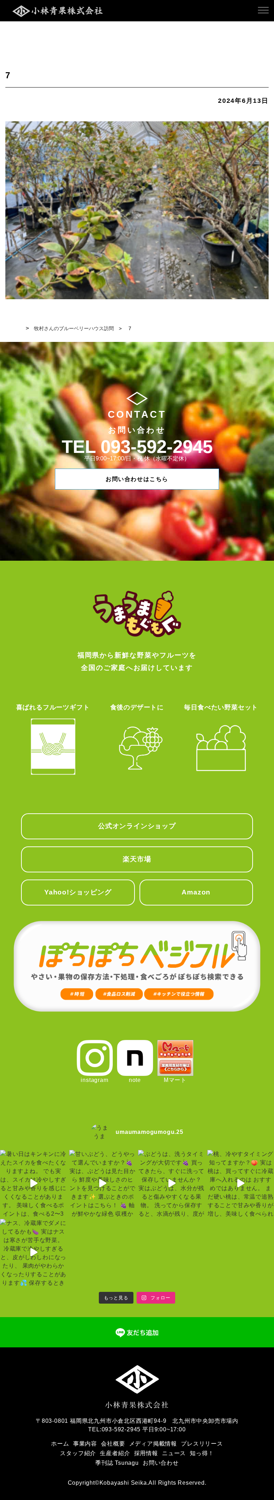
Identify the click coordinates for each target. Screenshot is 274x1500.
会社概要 (113, 1444)
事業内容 (85, 1444)
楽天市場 (137, 859)
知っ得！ (202, 1453)
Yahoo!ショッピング (78, 892)
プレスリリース (202, 1444)
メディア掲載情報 (153, 1444)
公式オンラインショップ (137, 826)
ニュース (174, 1453)
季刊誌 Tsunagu (117, 1463)
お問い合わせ (161, 1463)
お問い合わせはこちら (137, 479)
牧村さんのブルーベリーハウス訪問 (74, 328)
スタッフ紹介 (78, 1453)
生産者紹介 (115, 1453)
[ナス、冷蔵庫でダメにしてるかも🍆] (33, 1252)
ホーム (60, 1444)
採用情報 (146, 1453)
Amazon (196, 892)
